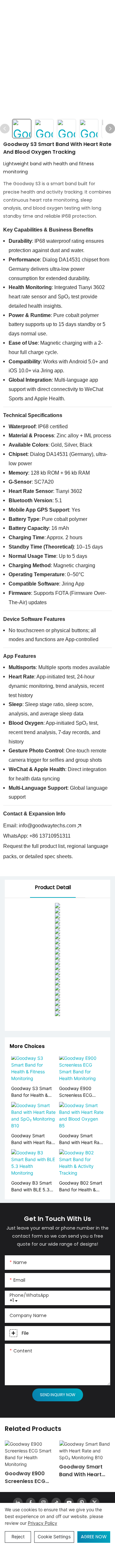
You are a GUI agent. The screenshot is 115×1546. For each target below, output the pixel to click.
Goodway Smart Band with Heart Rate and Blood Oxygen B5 (81, 1139)
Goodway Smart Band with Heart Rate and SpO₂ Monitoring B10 (33, 1139)
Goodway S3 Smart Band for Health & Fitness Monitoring (31, 1092)
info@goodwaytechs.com (47, 825)
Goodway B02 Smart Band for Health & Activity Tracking (80, 1186)
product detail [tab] (53, 887)
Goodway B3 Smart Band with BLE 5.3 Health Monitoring (31, 1186)
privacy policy (42, 1523)
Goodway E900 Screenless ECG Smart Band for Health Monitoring (77, 1092)
